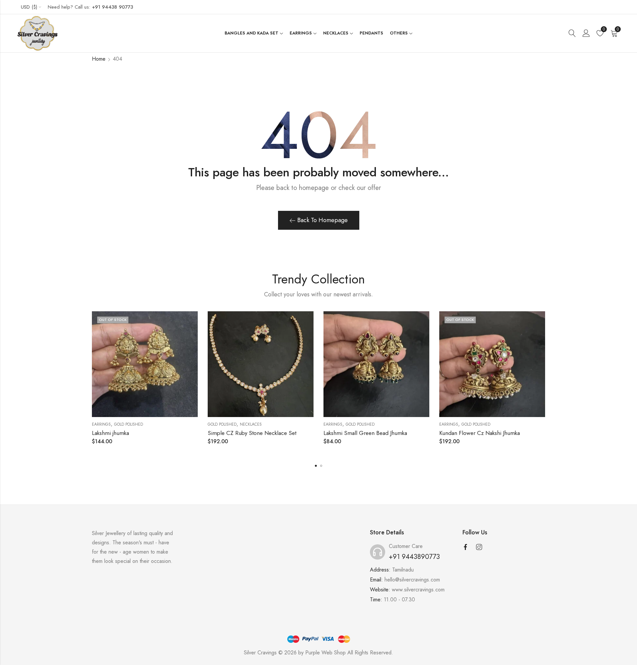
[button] (316, 466)
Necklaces (251, 424)
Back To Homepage (322, 220)
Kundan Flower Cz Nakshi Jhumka (479, 433)
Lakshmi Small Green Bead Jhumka (365, 433)
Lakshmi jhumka (110, 433)
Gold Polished (128, 424)
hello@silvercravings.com (412, 579)
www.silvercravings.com (418, 589)
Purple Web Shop (325, 652)
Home (99, 59)
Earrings (101, 424)
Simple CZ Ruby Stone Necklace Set (252, 433)
